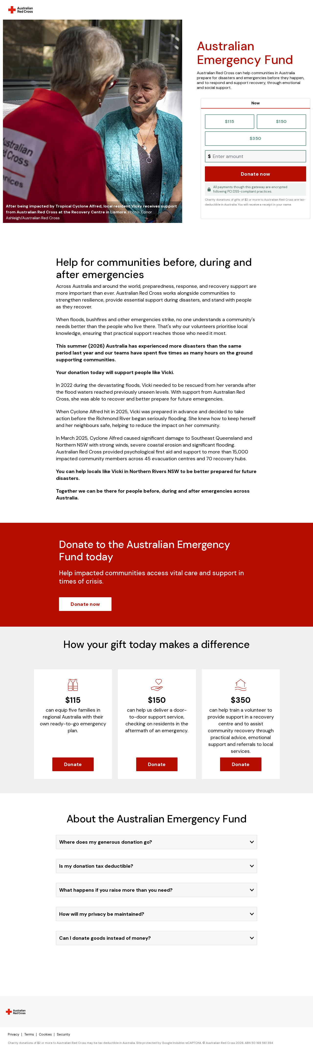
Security (63, 1034)
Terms (29, 1034)
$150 (281, 121)
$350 (255, 138)
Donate (73, 764)
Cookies (45, 1034)
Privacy (13, 1034)
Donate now (255, 174)
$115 (229, 121)
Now (255, 103)
